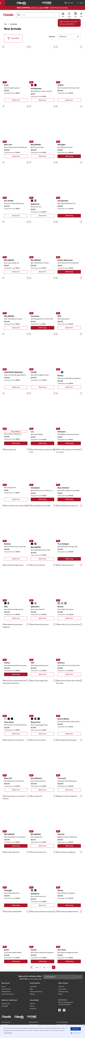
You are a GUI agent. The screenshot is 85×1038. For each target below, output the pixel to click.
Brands (60, 994)
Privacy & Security (6, 1022)
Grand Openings (63, 991)
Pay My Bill (5, 1006)
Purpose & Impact (33, 1022)
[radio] (32, 85)
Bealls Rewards (6, 991)
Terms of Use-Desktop (62, 1022)
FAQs (31, 989)
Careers (32, 1006)
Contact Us (33, 1008)
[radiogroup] (34, 85)
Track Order (33, 986)
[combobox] (37, 14)
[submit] (78, 977)
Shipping (32, 994)
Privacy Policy (8, 1033)
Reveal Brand (15, 431)
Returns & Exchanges (36, 991)
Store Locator (62, 989)
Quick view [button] (19, 100)
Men (6, 24)
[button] (75, 1033)
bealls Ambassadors (8, 994)
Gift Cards (61, 986)
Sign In (4, 986)
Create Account (6, 989)
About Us (32, 1003)
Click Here (54, 8)
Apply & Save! (6, 1003)
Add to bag (73, 156)
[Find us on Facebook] (59, 1010)
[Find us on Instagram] (64, 1010)
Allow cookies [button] (75, 1028)
